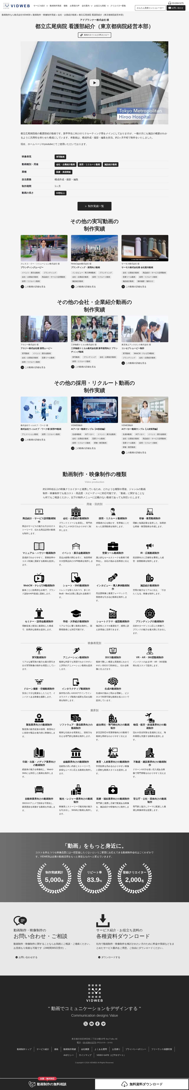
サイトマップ (85, 1055)
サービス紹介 (43, 1049)
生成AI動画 (76, 434)
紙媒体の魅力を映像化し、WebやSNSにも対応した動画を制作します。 (39, 769)
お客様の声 (74, 6)
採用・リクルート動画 (89, 164)
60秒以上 (60, 193)
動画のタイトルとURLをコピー (96, 35)
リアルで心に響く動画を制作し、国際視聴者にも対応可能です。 (75, 625)
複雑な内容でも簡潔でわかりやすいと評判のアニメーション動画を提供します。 (75, 663)
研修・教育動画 (100, 443)
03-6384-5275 (178, 3)
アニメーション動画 (30, 434)
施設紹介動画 (110, 164)
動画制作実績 (55, 6)
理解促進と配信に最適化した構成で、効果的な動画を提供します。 (37, 625)
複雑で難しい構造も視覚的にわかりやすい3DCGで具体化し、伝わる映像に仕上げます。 (112, 663)
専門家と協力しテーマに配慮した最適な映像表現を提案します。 (149, 804)
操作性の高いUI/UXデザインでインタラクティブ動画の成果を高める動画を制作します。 (75, 694)
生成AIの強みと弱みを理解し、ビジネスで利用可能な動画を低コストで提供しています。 (112, 694)
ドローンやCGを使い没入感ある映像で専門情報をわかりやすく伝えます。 (149, 769)
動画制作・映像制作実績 (44, 15)
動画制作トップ (24, 1049)
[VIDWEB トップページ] (17, 6)
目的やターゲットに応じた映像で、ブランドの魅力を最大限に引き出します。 (149, 627)
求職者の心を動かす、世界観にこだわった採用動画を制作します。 (112, 522)
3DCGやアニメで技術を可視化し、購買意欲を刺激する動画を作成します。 (38, 804)
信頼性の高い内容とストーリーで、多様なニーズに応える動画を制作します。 (75, 768)
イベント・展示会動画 (31, 273)
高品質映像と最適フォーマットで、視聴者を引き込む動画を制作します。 (112, 593)
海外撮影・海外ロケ (145, 281)
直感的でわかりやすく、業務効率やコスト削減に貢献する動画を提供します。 (39, 559)
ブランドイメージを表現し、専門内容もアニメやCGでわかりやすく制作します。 (75, 524)
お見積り (116, 1049)
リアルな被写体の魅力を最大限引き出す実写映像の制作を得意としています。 (38, 663)
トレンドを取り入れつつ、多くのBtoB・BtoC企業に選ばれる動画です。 (75, 591)
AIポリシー (68, 1055)
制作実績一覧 (96, 206)
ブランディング (50, 273)
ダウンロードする (110, 957)
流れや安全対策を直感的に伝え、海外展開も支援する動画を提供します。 (149, 732)
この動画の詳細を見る (35, 286)
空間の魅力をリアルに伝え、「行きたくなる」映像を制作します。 (149, 589)
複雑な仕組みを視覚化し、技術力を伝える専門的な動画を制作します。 (76, 730)
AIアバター (89, 434)
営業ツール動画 (129, 277)
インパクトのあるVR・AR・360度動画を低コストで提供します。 (150, 661)
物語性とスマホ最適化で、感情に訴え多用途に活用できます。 (112, 625)
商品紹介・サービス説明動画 (53, 277)
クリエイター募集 (118, 6)
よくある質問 (100, 1049)
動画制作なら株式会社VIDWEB (16, 15)
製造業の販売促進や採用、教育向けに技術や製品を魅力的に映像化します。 (38, 730)
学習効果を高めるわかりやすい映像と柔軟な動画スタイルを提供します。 (112, 768)
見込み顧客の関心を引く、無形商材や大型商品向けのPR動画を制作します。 (76, 559)
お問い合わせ (177, 8)
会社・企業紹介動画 (67, 15)
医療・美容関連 (63, 172)
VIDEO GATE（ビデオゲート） (111, 1055)
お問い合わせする (28, 957)
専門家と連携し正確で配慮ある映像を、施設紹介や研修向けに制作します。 (112, 804)
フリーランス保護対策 (161, 1049)
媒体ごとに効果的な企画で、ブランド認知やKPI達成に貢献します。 (38, 589)
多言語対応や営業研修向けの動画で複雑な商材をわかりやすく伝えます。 (112, 732)
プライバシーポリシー (136, 1049)
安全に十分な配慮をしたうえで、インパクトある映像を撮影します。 (38, 692)
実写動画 (60, 157)
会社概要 (85, 1049)
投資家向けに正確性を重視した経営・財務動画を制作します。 (148, 557)
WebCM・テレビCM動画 (144, 353)
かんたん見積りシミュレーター (150, 8)
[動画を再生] (94, 83)
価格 (65, 6)
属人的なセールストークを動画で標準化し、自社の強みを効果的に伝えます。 (112, 559)
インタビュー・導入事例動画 (83, 273)
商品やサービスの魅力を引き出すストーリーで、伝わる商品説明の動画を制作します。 (39, 526)
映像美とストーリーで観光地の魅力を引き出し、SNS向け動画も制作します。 (76, 806)
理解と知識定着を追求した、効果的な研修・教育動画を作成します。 (149, 522)
